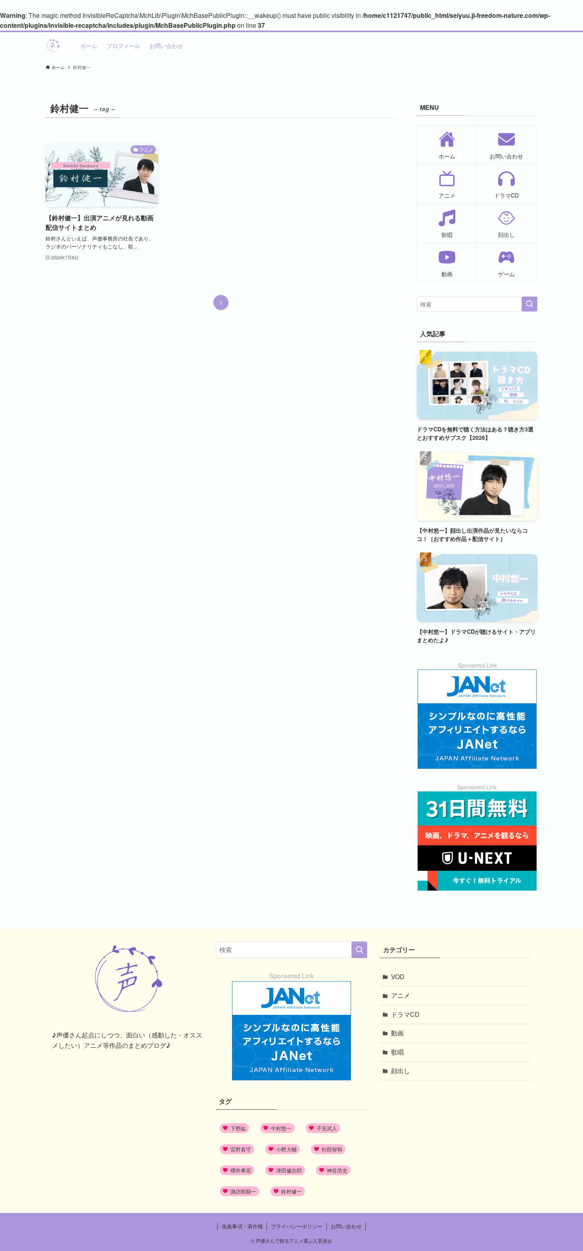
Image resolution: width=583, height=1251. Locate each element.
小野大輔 (286, 1149)
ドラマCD (405, 1014)
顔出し (400, 1070)
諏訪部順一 (243, 1191)
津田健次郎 (289, 1170)
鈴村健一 (291, 1191)
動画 (397, 1032)
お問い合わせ (346, 1226)
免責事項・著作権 (242, 1226)
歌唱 (397, 1052)
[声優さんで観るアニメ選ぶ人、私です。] (53, 45)
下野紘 (238, 1128)
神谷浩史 (337, 1170)
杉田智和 (332, 1149)
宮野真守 (240, 1149)
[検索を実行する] (529, 304)
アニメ (400, 995)
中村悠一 (281, 1128)
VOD (398, 976)
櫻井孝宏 (240, 1170)
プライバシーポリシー (296, 1226)
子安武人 (326, 1128)
